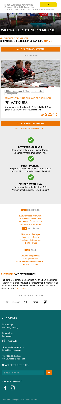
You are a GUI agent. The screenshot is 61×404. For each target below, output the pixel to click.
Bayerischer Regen (30, 237)
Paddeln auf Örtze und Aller (31, 221)
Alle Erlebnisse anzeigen (30, 49)
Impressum (7, 336)
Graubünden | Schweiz (30, 256)
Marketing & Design (10, 327)
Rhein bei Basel (30, 243)
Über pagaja (7, 325)
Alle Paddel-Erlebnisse (11, 356)
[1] (49, 372)
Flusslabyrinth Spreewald (30, 240)
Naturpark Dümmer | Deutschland (30, 261)
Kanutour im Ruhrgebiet (30, 224)
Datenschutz (7, 333)
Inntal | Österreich (30, 258)
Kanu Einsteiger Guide (11, 350)
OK (48, 4)
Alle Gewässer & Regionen (13, 359)
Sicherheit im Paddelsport (13, 347)
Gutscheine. (21, 288)
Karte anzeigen (30, 55)
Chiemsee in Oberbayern (30, 234)
